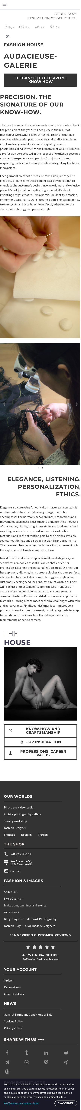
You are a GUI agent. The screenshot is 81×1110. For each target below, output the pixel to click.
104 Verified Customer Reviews (39, 931)
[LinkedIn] (46, 1049)
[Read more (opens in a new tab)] (32, 850)
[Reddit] (66, 1049)
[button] (4, 397)
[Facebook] (7, 1049)
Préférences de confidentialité (21, 1103)
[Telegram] (7, 1058)
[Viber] (46, 1058)
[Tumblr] (26, 1049)
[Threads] (7, 1068)
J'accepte (63, 1103)
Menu (4, 5)
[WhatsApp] (26, 1058)
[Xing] (66, 1058)
